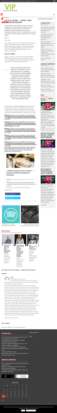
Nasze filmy (43, 205)
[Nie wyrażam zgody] (55, 409)
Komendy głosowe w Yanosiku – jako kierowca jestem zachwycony (48, 75)
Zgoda (23, 410)
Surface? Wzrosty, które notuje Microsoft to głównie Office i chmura (30, 224)
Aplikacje (20, 1)
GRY (17, 1)
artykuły (3, 22)
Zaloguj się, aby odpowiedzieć (11, 317)
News (15, 1)
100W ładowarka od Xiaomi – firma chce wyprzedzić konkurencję (48, 81)
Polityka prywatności (34, 332)
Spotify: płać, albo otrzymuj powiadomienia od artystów (8, 224)
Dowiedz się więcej (30, 410)
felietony (33, 1)
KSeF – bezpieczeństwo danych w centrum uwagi (33, 247)
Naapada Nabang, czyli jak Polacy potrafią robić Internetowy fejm (48, 69)
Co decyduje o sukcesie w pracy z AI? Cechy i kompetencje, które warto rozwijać (7, 248)
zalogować (9, 327)
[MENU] (2, 14)
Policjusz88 (43, 79)
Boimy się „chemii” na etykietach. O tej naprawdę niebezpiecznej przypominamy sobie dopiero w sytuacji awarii (48, 52)
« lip (2, 400)
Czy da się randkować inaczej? (9, 351)
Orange (10, 190)
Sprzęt (24, 1)
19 (11, 394)
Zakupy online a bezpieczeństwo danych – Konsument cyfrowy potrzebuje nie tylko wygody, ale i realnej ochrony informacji (20, 250)
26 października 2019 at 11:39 (18, 279)
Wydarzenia (28, 1)
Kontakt (30, 336)
